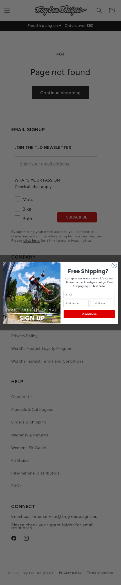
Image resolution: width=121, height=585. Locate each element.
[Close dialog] (114, 265)
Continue (89, 314)
